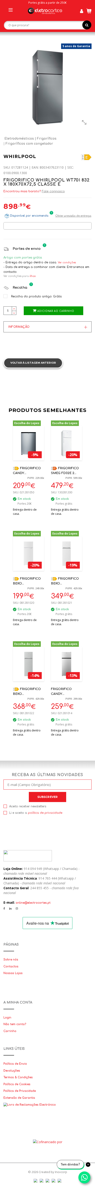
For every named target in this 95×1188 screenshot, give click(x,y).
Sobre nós (10, 959)
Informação (19, 326)
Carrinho (9, 1031)
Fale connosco (53, 191)
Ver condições (67, 262)
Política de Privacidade (19, 1091)
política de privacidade (45, 812)
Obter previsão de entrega (73, 215)
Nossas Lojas (13, 973)
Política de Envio (15, 1063)
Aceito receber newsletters (27, 806)
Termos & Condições (18, 1077)
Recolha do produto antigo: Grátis (36, 296)
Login (7, 1017)
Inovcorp (61, 1172)
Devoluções (11, 1070)
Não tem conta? (14, 1024)
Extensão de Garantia (19, 1097)
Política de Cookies (16, 1084)
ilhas (33, 276)
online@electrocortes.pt (33, 902)
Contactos (10, 966)
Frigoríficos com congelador (29, 143)
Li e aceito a (35, 812)
